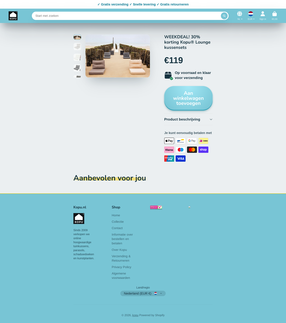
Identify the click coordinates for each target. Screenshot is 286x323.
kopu (135, 315)
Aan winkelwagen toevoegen (188, 98)
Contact (117, 228)
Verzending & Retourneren (121, 258)
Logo (13, 15)
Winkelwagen (274, 15)
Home (116, 215)
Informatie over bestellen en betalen (122, 239)
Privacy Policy (121, 267)
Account (262, 15)
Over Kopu (119, 250)
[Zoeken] (224, 15)
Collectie (118, 221)
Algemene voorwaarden (121, 276)
